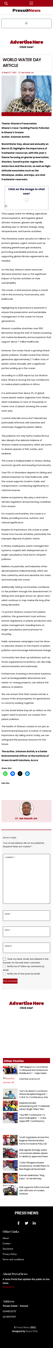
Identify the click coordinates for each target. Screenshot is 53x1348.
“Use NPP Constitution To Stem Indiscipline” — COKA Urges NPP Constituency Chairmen (32, 1119)
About (6, 1238)
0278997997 (9, 1316)
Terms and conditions (13, 1259)
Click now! (26, 47)
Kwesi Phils (32, 1331)
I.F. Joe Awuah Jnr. (26, 818)
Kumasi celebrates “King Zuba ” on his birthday (31, 1177)
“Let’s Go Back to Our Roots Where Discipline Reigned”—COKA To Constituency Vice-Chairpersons (34, 1095)
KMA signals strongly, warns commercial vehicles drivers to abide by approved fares (33, 1153)
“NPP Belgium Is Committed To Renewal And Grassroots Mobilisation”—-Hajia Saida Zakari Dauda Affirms (33, 1071)
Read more (8, 1287)
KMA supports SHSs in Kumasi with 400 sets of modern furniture (34, 1190)
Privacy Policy (10, 1254)
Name (8, 914)
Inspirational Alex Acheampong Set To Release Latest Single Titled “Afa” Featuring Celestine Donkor (34, 1107)
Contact (6, 1243)
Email (8, 930)
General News (9, 114)
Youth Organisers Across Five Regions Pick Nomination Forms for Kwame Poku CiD (34, 1140)
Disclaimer (8, 1248)
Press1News (26, 1213)
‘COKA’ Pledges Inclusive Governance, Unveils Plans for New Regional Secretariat (34, 1166)
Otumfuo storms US (29, 1078)
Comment (10, 857)
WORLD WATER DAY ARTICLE (22, 62)
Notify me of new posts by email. (23, 973)
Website (8, 946)
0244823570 (9, 1311)
